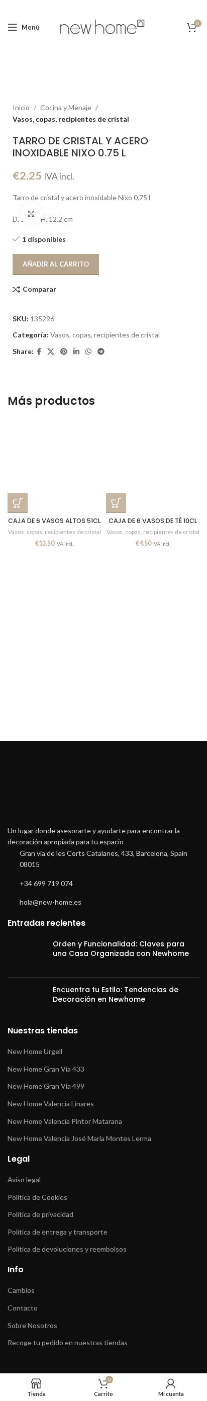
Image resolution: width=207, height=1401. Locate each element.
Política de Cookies (37, 1197)
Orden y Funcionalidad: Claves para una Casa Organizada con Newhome (121, 949)
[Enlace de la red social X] (83, 7)
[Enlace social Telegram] (101, 352)
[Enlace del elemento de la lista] (103, 859)
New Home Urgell (35, 1051)
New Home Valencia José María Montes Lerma (79, 1138)
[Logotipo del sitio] (104, 26)
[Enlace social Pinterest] (122, 7)
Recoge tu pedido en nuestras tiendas (68, 1342)
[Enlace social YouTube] (109, 7)
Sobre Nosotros (32, 1325)
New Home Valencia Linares (51, 1103)
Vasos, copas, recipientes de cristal (105, 334)
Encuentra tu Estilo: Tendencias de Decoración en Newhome (115, 995)
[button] (18, 503)
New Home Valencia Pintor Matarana (65, 1121)
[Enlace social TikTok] (135, 7)
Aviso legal (24, 1179)
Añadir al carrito (56, 264)
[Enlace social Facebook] (71, 7)
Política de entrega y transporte (58, 1232)
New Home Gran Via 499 (46, 1086)
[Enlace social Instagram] (96, 7)
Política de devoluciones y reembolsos (67, 1249)
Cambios (21, 1290)
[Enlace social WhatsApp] (88, 352)
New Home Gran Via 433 (46, 1069)
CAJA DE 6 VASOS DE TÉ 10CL (153, 520)
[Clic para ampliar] (31, 214)
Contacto (23, 1307)
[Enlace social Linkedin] (76, 352)
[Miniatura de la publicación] (26, 954)
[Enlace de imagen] (103, 792)
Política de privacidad (40, 1214)
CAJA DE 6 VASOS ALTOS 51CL (54, 520)
